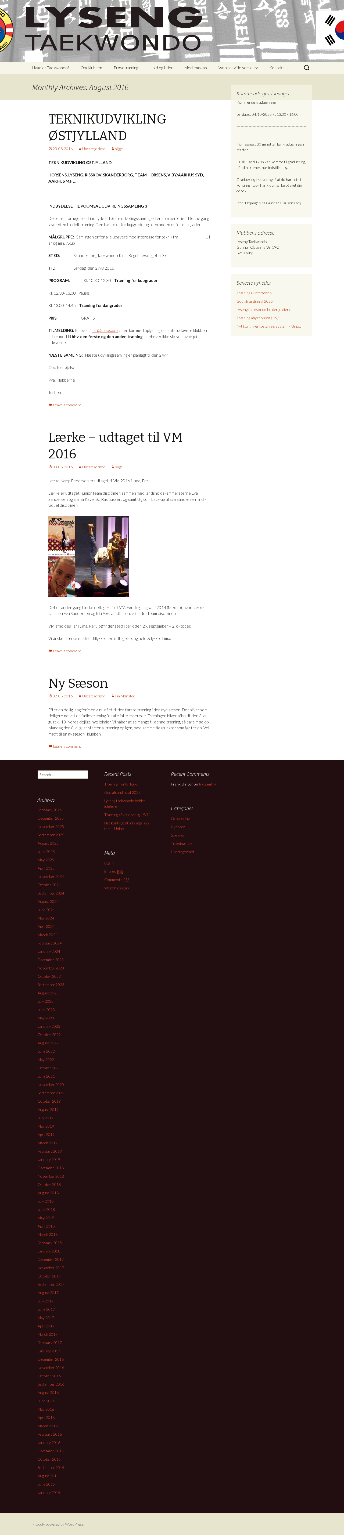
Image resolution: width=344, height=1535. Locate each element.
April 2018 (46, 1226)
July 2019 (45, 1118)
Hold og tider (161, 67)
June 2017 (46, 1309)
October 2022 (49, 1034)
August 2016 (48, 1392)
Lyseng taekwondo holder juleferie (263, 309)
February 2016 (50, 1434)
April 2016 (46, 1417)
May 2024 (46, 918)
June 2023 (46, 1009)
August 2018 (48, 1192)
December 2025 (51, 818)
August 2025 (48, 843)
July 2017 (45, 1301)
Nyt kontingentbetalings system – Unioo (268, 326)
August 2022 (48, 1043)
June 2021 (46, 1076)
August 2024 (48, 901)
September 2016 (51, 1384)
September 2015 (51, 1467)
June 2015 (46, 1484)
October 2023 (49, 976)
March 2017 (48, 1334)
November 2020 (51, 1084)
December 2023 (51, 959)
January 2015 (49, 1492)
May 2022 (46, 1059)
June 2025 (46, 851)
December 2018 (51, 1167)
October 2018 (49, 1184)
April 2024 (46, 926)
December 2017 (51, 1259)
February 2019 (50, 1151)
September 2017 (51, 1284)
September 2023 (51, 984)
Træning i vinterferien (254, 293)
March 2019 (48, 1143)
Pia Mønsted (125, 696)
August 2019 (48, 1109)
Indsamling (207, 784)
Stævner (178, 835)
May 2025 (46, 859)
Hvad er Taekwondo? (50, 67)
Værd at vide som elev (238, 67)
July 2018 (45, 1201)
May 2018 (46, 1217)
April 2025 (46, 868)
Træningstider (182, 843)
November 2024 (51, 876)
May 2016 (46, 1409)
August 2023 (48, 993)
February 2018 (50, 1242)
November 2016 (51, 1367)
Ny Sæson (78, 683)
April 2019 (46, 1134)
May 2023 (46, 1018)
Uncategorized (93, 148)
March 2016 (48, 1426)
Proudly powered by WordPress (58, 1524)
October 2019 (49, 1101)
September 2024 (51, 893)
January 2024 (49, 951)
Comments (116, 879)
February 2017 (50, 1342)
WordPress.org (116, 888)
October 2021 (49, 1068)
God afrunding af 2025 (254, 301)
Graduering (180, 818)
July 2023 (45, 1001)
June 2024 (46, 909)
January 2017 (49, 1351)
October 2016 (49, 1376)
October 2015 (49, 1459)
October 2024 (49, 884)
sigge (119, 148)
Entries (113, 871)
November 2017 (51, 1267)
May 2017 (46, 1317)
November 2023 (51, 968)
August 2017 (48, 1292)
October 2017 (49, 1276)
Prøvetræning (126, 67)
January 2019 (49, 1159)
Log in (109, 863)
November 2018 (51, 1176)
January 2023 (49, 1026)
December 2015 (51, 1451)
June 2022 (46, 1051)
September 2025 (51, 834)
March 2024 (48, 934)
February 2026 (50, 810)
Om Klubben (91, 67)
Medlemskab (195, 67)
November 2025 (51, 826)
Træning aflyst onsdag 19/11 (259, 318)
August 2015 (48, 1476)
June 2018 (46, 1209)
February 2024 (50, 943)
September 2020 (51, 1093)
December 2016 (51, 1359)
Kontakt (276, 67)
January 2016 (49, 1442)
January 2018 (49, 1251)
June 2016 (46, 1401)
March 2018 (48, 1234)
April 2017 (46, 1326)
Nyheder (178, 826)
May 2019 (46, 1126)
